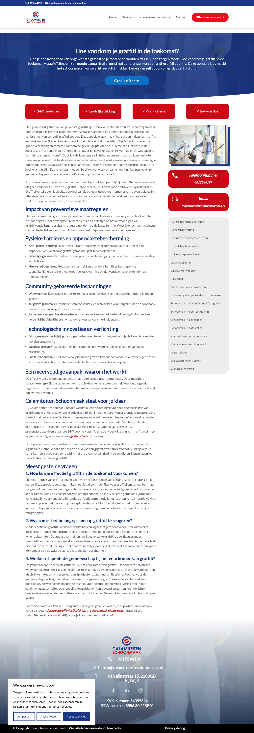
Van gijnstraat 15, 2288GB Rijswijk (132, 678)
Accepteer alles (76, 716)
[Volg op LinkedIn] (127, 691)
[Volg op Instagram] (140, 691)
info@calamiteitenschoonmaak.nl (132, 667)
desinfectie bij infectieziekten (66, 610)
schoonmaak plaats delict (107, 610)
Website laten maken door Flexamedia (95, 728)
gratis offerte (79, 436)
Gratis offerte (126, 81)
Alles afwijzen (48, 716)
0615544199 (35, 3)
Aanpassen (24, 716)
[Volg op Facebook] (113, 691)
